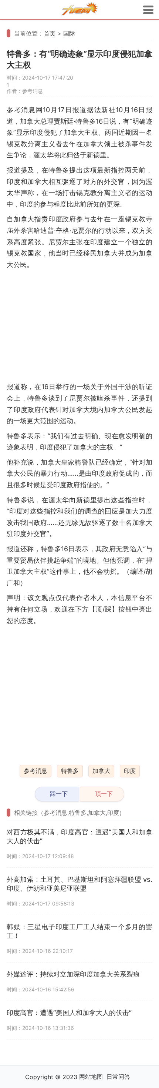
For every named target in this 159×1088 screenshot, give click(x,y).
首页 (49, 33)
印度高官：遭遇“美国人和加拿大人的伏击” (69, 1013)
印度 (130, 770)
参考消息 (35, 770)
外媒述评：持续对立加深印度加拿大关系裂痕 (73, 974)
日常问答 (118, 1076)
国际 (69, 33)
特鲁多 (70, 770)
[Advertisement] (79, 326)
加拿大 (101, 770)
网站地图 (91, 1076)
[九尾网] (79, 10)
